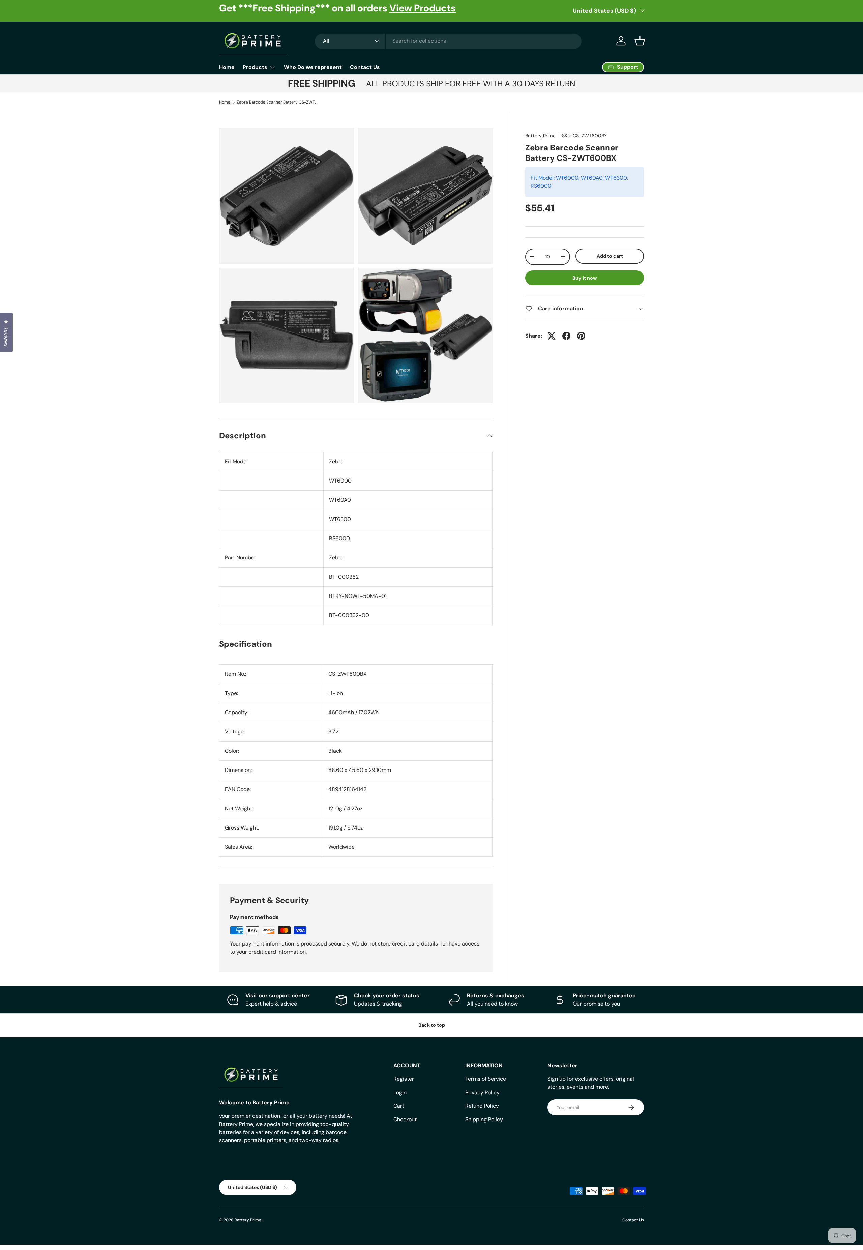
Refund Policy (482, 1105)
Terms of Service (485, 1078)
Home (227, 67)
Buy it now (584, 278)
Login (400, 1092)
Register (403, 1078)
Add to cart (610, 256)
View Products (422, 8)
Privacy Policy (482, 1092)
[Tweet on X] (551, 335)
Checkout (405, 1119)
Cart (398, 1105)
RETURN (560, 83)
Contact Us (365, 67)
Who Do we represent (313, 67)
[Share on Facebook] (566, 335)
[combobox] (448, 41)
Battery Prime (540, 136)
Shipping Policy (484, 1119)
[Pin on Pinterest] (581, 335)
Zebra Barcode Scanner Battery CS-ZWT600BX (277, 102)
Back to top (431, 1025)
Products (255, 67)
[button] (639, 40)
